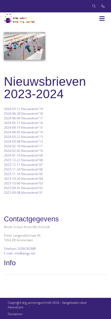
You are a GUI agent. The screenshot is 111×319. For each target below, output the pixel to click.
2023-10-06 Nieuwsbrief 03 (23, 183)
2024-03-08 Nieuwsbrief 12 (23, 141)
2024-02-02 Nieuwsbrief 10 (23, 151)
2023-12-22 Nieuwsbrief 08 (23, 160)
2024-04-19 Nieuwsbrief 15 (23, 127)
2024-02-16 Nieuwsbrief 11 (23, 146)
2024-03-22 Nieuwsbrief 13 (23, 137)
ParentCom (15, 307)
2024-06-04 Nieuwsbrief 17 (23, 118)
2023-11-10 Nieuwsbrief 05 (23, 174)
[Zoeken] (94, 6)
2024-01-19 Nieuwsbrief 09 (23, 155)
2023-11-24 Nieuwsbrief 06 (23, 169)
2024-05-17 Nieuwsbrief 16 (23, 123)
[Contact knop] (103, 6)
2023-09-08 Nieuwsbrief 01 (23, 192)
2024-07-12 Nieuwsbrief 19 (23, 109)
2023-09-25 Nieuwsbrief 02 (23, 188)
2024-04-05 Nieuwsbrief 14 (24, 132)
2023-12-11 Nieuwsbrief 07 (23, 164)
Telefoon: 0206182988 (20, 248)
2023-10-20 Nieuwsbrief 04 (23, 178)
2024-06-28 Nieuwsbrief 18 (23, 113)
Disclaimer (15, 314)
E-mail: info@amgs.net (19, 253)
